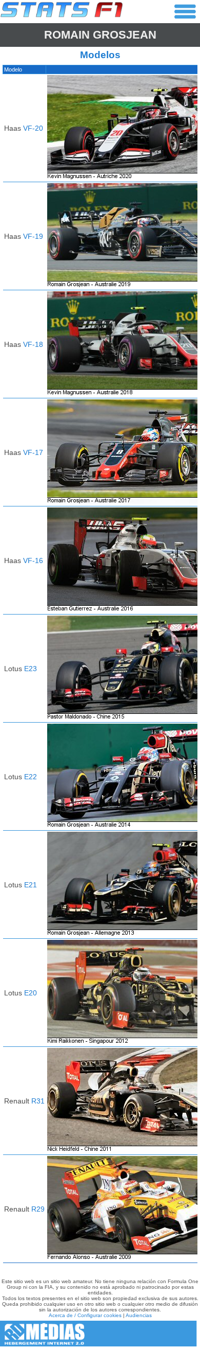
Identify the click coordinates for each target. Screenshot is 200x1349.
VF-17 (33, 452)
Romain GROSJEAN (100, 34)
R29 (38, 1209)
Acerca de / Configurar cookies (85, 1315)
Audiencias (139, 1315)
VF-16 (33, 560)
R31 (38, 1101)
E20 (30, 993)
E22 (30, 777)
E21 (30, 885)
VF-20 (33, 128)
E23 (30, 668)
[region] (100, 666)
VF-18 (33, 344)
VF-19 (33, 236)
